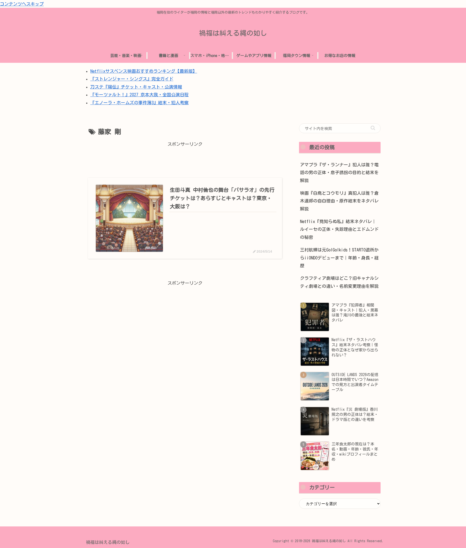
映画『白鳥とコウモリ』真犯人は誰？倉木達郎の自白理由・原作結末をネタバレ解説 (339, 201)
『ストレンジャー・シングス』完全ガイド (131, 79)
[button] (373, 128)
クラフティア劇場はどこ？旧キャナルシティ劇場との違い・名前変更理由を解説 (339, 282)
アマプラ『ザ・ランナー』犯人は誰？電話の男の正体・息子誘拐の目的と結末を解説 (339, 172)
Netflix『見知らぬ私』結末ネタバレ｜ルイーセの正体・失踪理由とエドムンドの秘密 (339, 229)
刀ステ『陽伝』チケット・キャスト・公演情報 (136, 87)
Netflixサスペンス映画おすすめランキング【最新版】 (143, 71)
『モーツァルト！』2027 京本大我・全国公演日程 (139, 94)
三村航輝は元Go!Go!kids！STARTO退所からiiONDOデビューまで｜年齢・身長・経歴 (339, 258)
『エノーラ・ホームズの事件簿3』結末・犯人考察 (139, 102)
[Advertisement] (185, 159)
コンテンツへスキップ (22, 4)
